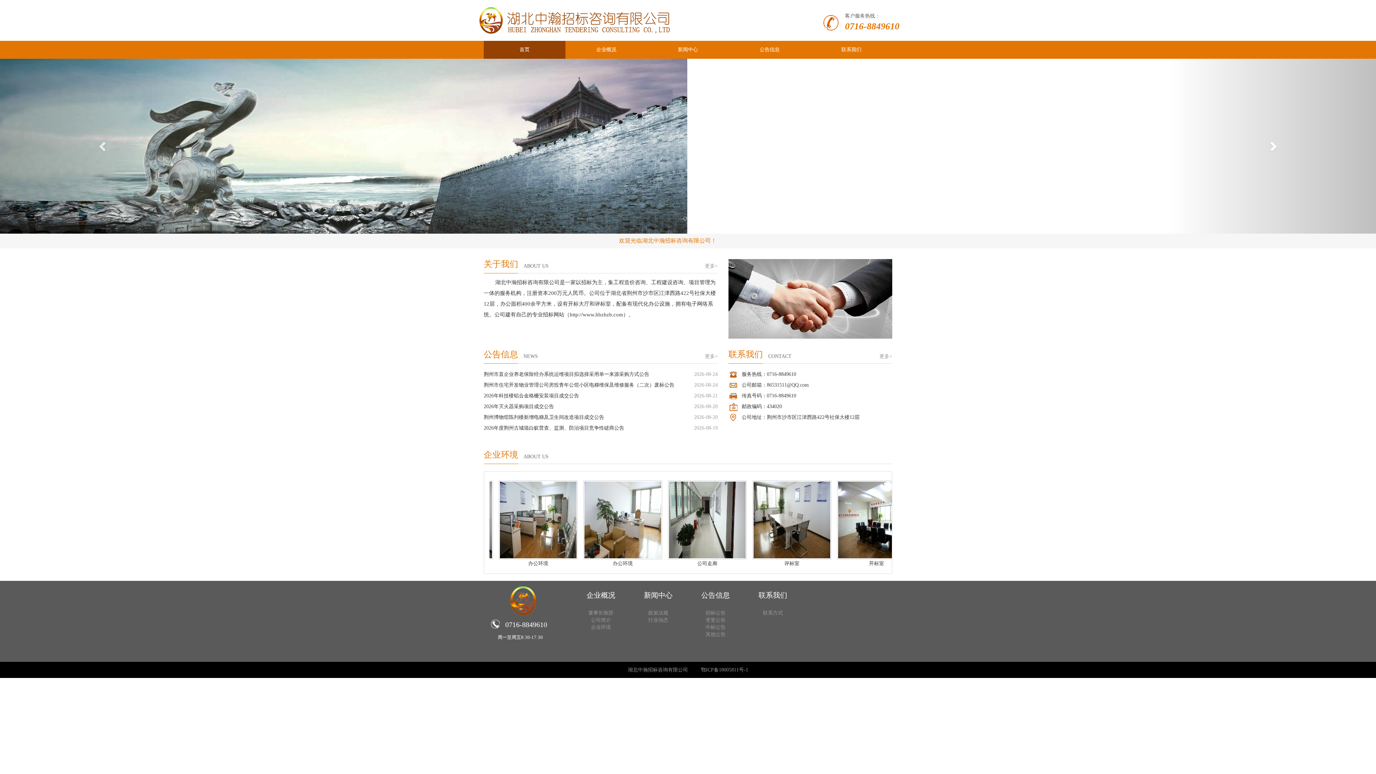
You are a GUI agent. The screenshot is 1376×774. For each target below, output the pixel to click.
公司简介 (601, 620)
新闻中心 (688, 49)
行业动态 (658, 620)
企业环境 (601, 627)
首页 (525, 49)
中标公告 (716, 627)
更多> (711, 266)
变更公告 (716, 620)
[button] (103, 146)
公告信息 (770, 49)
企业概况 (606, 49)
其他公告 (716, 634)
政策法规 (658, 613)
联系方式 (773, 613)
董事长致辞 (600, 613)
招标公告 (716, 613)
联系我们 (851, 49)
